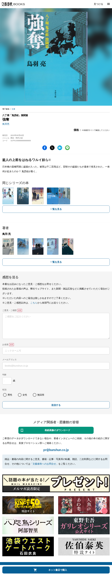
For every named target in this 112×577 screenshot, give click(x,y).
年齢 (4, 375)
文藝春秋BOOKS (13, 4)
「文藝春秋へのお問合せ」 (44, 464)
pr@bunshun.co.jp (56, 450)
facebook (44, 147)
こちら (33, 303)
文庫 (13, 109)
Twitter (52, 147)
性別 (4, 390)
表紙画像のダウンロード (57, 430)
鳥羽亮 (5, 124)
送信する (56, 405)
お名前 (5, 345)
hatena (59, 147)
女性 (24, 395)
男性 (10, 395)
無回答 (40, 395)
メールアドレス (9, 360)
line (67, 147)
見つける (98, 4)
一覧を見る (56, 209)
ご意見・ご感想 (9, 310)
